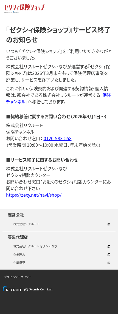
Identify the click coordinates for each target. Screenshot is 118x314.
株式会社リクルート (26, 224)
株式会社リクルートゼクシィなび (35, 246)
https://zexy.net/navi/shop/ (33, 194)
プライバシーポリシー (18, 277)
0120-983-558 (58, 138)
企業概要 (19, 263)
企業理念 (19, 254)
